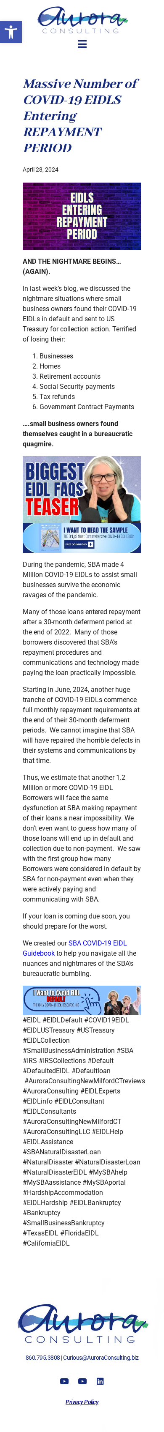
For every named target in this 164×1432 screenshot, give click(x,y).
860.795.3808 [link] (43, 1357)
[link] (11, 32)
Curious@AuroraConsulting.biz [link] (100, 1357)
